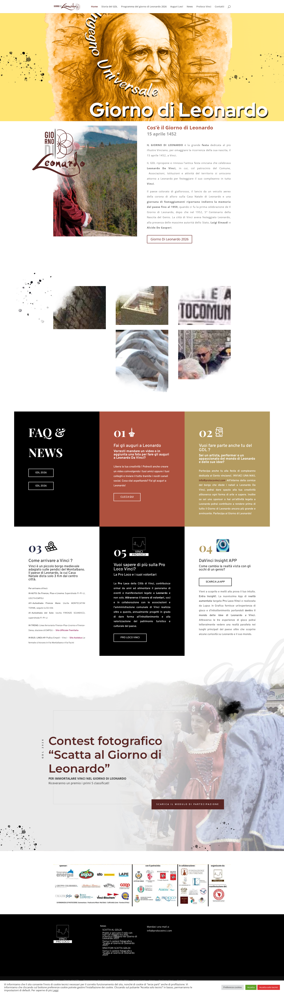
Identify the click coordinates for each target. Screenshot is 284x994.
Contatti (219, 6)
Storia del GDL (109, 6)
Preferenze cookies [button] (232, 987)
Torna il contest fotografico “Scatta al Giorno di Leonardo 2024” (118, 952)
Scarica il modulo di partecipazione (187, 804)
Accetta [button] (251, 987)
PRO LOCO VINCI (130, 637)
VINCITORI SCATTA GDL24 (116, 947)
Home (94, 6)
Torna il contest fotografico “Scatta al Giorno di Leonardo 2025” (118, 943)
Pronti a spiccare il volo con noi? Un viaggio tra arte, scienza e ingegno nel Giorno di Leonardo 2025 (119, 935)
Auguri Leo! (176, 6)
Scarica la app (215, 581)
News (190, 6)
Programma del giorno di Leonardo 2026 (144, 6)
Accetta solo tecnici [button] (268, 987)
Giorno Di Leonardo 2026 (170, 239)
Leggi (56, 990)
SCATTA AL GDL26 (112, 929)
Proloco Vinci (203, 6)
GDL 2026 (41, 472)
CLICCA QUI (127, 497)
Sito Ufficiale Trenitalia (67, 630)
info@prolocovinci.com (212, 480)
